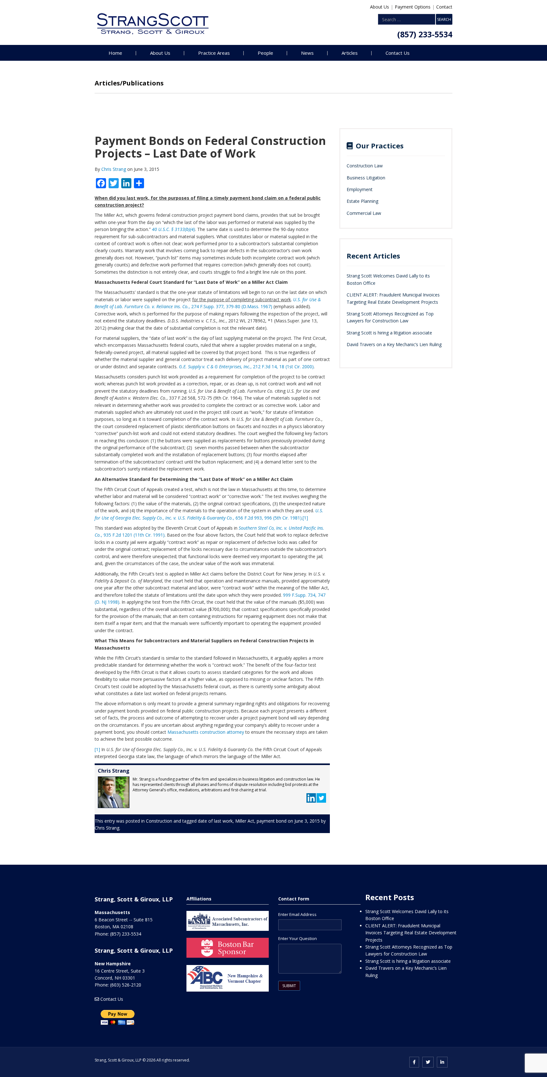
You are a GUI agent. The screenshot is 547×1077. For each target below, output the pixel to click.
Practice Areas (214, 53)
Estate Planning (362, 201)
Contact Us (398, 53)
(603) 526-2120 (125, 985)
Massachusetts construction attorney (205, 732)
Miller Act (244, 821)
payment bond (271, 821)
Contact (444, 7)
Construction (159, 821)
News (307, 53)
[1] (305, 518)
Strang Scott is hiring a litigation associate (389, 333)
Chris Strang (114, 169)
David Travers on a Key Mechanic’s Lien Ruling (394, 344)
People (265, 53)
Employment (360, 189)
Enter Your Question (297, 938)
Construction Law (365, 166)
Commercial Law (364, 213)
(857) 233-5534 (424, 34)
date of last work (215, 821)
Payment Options (413, 7)
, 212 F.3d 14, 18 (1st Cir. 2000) (246, 367)
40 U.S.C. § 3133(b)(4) (173, 229)
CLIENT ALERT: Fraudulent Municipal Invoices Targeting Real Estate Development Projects (410, 933)
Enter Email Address (297, 914)
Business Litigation (366, 178)
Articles (350, 53)
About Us (379, 7)
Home (115, 53)
